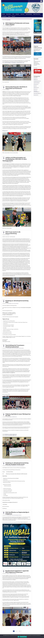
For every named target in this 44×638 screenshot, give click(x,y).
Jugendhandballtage (29, 14)
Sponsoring (22, 14)
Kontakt (9, 16)
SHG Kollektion (4, 16)
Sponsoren (35, 89)
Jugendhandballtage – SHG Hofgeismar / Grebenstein (14, 62)
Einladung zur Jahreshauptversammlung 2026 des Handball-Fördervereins (16, 463)
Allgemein (8, 89)
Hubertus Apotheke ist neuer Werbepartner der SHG (18, 414)
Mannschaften (8, 14)
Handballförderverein (14, 465)
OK (18, 636)
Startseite (3, 14)
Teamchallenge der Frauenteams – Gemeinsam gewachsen (15, 346)
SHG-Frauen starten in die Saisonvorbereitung (12, 232)
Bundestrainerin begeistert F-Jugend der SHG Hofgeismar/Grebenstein (17, 571)
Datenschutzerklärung (23, 636)
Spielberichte (35, 87)
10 (19, 631)
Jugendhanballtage (36, 82)
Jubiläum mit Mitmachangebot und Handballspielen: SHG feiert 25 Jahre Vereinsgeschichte (14, 159)
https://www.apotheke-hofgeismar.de (10, 435)
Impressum (13, 16)
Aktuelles (8, 303)
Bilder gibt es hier (5, 130)
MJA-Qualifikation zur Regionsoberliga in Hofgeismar (17, 513)
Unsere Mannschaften (37, 93)
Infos (13, 14)
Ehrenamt (17, 14)
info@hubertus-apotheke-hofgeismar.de (11, 434)
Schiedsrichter (36, 84)
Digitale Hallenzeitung (36, 14)
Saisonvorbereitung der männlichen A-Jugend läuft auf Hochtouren (16, 87)
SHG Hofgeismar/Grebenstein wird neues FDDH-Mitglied (17, 23)
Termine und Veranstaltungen (15, 303)
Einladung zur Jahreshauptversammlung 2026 (16, 301)
